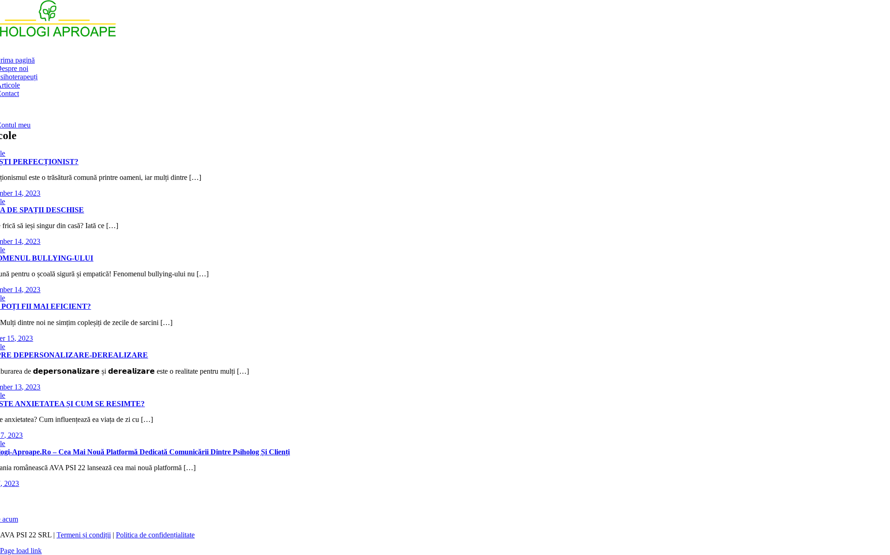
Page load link (21, 551)
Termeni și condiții (84, 535)
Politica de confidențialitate (155, 535)
